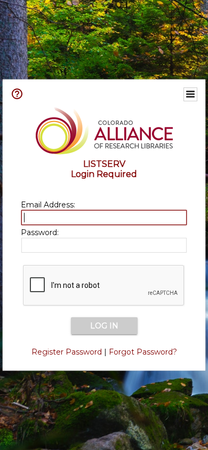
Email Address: (48, 205)
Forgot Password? (143, 352)
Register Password (66, 352)
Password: (40, 232)
